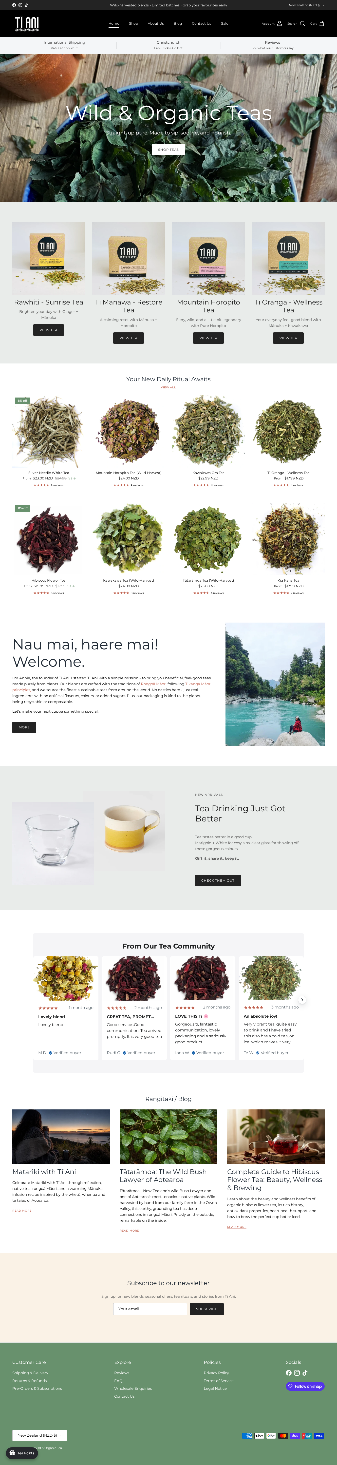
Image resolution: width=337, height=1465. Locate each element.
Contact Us (201, 23)
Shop (133, 23)
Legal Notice (215, 1388)
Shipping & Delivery (30, 1372)
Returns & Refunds (29, 1380)
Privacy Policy (216, 1372)
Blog (178, 23)
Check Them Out (218, 880)
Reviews (121, 1372)
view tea (128, 338)
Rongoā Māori (154, 684)
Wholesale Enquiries (133, 1388)
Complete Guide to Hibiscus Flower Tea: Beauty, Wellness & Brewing (274, 1180)
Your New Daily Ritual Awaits (168, 379)
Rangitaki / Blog (168, 1099)
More (24, 727)
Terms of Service (219, 1380)
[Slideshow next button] (302, 1000)
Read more (22, 1210)
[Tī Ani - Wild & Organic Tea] (27, 23)
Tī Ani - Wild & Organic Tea (42, 1448)
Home (114, 23)
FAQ (118, 1380)
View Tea (48, 330)
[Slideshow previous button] (35, 1000)
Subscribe (206, 1309)
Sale (224, 23)
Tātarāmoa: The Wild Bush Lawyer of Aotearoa (163, 1176)
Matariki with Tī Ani (44, 1172)
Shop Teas (168, 150)
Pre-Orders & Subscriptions (37, 1388)
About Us (156, 23)
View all (168, 387)
